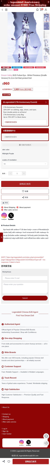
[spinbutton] (17, 173)
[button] (10, 173)
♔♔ (9, 131)
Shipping (6, 417)
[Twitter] (29, 443)
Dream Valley (6, 75)
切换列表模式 (26, 145)
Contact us (6, 414)
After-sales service (9, 422)
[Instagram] (21, 443)
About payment (8, 419)
